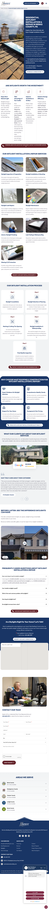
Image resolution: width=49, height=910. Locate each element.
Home (2, 8)
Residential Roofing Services (7, 843)
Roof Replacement (5, 846)
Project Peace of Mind (37, 848)
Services (6, 8)
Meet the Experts (35, 850)
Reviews (18, 846)
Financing (19, 843)
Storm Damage (4, 850)
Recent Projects (35, 846)
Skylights (3, 848)
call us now (40, 705)
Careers (33, 843)
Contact (18, 848)
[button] (46, 3)
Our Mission (19, 850)
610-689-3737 (28, 635)
